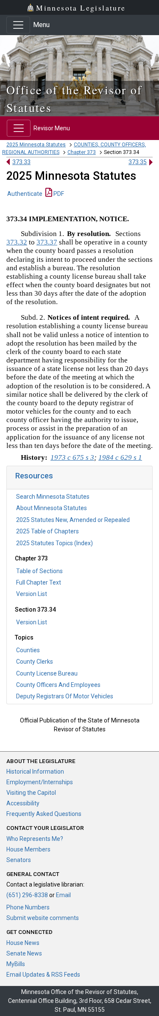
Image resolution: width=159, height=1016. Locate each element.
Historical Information (35, 771)
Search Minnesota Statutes (52, 496)
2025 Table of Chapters (47, 531)
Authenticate (24, 193)
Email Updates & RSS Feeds (43, 974)
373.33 (21, 162)
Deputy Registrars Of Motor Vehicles (64, 696)
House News (22, 942)
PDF (58, 193)
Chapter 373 (81, 152)
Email (63, 895)
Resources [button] (34, 475)
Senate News (24, 953)
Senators (18, 860)
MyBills (15, 964)
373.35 (137, 162)
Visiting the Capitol (31, 792)
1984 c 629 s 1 (120, 457)
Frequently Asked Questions (43, 813)
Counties (28, 650)
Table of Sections (39, 571)
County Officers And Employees (58, 684)
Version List (31, 593)
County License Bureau (47, 673)
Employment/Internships (39, 782)
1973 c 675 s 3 (72, 457)
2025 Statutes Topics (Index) (54, 543)
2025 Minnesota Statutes (36, 145)
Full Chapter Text (38, 582)
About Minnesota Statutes (51, 508)
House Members (28, 849)
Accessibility (22, 803)
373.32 (16, 242)
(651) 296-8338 (27, 895)
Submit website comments (42, 917)
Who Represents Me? (34, 838)
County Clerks (34, 661)
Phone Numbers (28, 907)
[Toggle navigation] (18, 24)
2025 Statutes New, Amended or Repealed (73, 519)
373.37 (46, 242)
